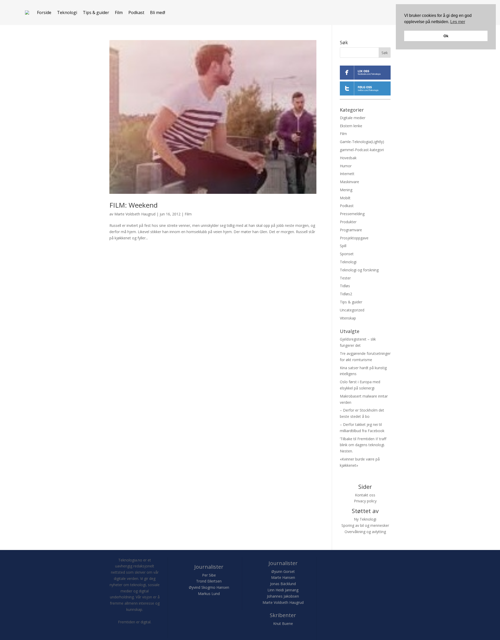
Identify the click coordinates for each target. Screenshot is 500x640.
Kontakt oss (365, 494)
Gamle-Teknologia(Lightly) (362, 141)
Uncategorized (352, 310)
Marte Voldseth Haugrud (134, 214)
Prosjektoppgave (354, 237)
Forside (44, 12)
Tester (345, 278)
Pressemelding (352, 213)
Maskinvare (349, 181)
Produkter (348, 221)
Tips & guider (96, 12)
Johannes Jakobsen (283, 596)
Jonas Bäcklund (283, 583)
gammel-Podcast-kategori (362, 149)
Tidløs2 (346, 293)
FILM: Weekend (133, 205)
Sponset (347, 253)
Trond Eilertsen (209, 581)
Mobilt (345, 197)
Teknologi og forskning (359, 269)
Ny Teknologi (365, 519)
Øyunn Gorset (283, 571)
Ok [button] (445, 36)
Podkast (136, 12)
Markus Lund (209, 593)
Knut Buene (283, 623)
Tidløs (345, 285)
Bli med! (157, 12)
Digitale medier (352, 117)
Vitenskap (348, 318)
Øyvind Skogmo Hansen (209, 587)
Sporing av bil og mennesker (365, 525)
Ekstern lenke (351, 125)
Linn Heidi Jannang (282, 589)
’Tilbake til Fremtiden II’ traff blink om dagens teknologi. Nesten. (363, 445)
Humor (346, 165)
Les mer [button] (457, 22)
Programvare (351, 229)
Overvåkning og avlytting (365, 531)
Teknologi (67, 12)
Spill (343, 245)
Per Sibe (209, 575)
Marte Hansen (283, 577)
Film (119, 12)
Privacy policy (365, 500)
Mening (346, 189)
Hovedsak (348, 157)
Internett (347, 173)
